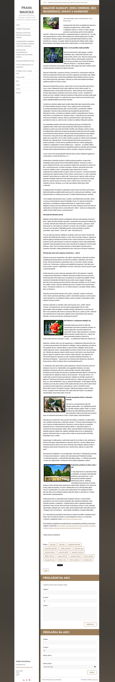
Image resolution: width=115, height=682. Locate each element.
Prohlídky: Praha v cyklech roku (24, 72)
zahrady (53, 544)
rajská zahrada (66, 548)
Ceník (18, 85)
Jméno (45, 639)
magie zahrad (62, 556)
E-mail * (46, 597)
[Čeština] (24, 680)
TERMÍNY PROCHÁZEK (23, 29)
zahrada (62, 544)
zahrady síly (87, 560)
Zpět (46, 570)
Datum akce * (47, 663)
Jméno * (46, 589)
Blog (17, 81)
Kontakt (18, 93)
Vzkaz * (46, 605)
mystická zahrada (51, 548)
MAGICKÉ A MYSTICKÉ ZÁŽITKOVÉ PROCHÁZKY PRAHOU (23, 35)
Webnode (95, 679)
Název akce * (47, 655)
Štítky (45, 544)
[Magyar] (29, 680)
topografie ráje (50, 560)
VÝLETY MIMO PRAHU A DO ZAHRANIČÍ (24, 66)
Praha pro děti (20, 77)
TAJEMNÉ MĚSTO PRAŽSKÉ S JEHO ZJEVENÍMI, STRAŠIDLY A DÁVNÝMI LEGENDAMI (25, 43)
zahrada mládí (63, 552)
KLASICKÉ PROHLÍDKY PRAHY (25, 61)
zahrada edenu (50, 552)
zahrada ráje (78, 548)
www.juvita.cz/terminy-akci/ (72, 519)
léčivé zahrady (75, 560)
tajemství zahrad (77, 552)
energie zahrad (75, 556)
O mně (18, 89)
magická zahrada (74, 544)
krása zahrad (88, 556)
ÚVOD (18, 25)
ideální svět (62, 560)
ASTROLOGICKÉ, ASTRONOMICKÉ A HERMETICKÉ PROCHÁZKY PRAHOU (24, 53)
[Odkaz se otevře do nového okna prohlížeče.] (51, 23)
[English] (26, 680)
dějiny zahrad (49, 556)
